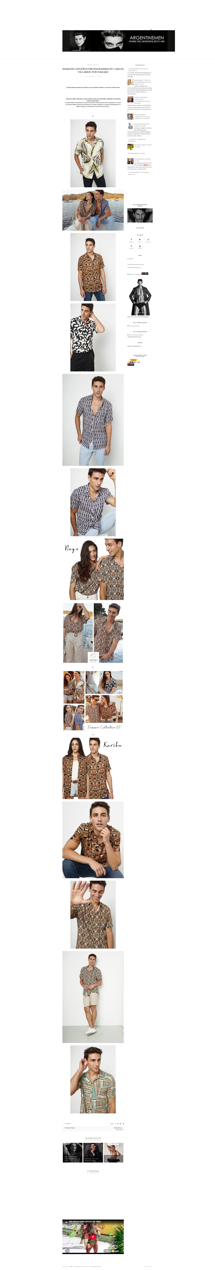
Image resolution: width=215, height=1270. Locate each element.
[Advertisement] (107, 14)
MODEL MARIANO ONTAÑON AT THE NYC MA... (71, 1158)
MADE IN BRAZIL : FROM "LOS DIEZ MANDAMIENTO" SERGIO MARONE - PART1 (142, 82)
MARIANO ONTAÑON (93, 64)
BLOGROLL (130, 258)
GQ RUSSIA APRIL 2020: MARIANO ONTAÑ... (112, 1159)
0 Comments (67, 1123)
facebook (131, 242)
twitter (140, 242)
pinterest (131, 248)
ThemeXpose (77, 1266)
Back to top (148, 1266)
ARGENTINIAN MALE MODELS (135, 264)
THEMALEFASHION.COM (134, 267)
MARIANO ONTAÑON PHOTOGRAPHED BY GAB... (91, 1158)
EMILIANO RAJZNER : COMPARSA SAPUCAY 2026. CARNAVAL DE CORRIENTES (142, 116)
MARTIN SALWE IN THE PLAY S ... (137, 153)
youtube (140, 248)
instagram (148, 242)
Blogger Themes (96, 1266)
